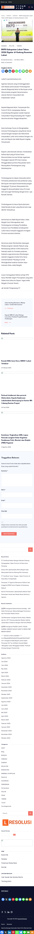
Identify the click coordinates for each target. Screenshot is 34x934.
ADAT (3, 748)
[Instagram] (20, 6)
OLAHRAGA (5, 781)
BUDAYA (4, 755)
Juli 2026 (4, 661)
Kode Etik (4, 855)
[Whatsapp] (16, 71)
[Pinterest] (24, 6)
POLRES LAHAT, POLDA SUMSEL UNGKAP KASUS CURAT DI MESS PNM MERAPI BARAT (16, 629)
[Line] (23, 71)
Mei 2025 (4, 712)
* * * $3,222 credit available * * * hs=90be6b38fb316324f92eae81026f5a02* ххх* (15, 638)
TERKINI (19, 46)
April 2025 (4, 716)
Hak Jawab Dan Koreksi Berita (12, 877)
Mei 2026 (4, 669)
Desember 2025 (6, 687)
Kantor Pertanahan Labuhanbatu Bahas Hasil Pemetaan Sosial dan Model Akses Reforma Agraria (16, 594)
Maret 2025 (5, 720)
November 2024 (6, 734)
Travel (3, 802)
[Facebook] (16, 6)
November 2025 (6, 690)
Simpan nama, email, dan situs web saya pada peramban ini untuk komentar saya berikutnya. (14, 526)
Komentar (4, 471)
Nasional (4, 777)
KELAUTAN (4, 766)
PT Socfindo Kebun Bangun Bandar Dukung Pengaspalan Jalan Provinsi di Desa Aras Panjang (15, 563)
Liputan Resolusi (22, 919)
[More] (30, 71)
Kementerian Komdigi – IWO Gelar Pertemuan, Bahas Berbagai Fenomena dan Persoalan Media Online (16, 611)
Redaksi (4, 859)
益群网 (3, 608)
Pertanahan (5, 788)
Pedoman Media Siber (9, 863)
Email (3, 500)
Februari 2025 (5, 723)
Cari (30, 549)
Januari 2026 (5, 683)
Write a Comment (6, 63)
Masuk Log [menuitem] (4, 2)
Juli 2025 (4, 705)
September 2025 (6, 698)
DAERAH (4, 46)
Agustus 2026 (6, 658)
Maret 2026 (5, 676)
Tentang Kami (6, 881)
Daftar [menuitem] (10, 2)
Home (3, 924)
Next (6, 322)
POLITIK (12, 46)
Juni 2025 (4, 709)
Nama (3, 490)
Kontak (3, 867)
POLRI (3, 795)
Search (30, 813)
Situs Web (4, 511)
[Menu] (29, 7)
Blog (2, 752)
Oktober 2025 (5, 694)
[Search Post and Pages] (32, 7)
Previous (10, 308)
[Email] (26, 71)
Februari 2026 (5, 680)
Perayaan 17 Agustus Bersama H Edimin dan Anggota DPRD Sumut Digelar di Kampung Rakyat (15, 585)
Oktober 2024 (5, 738)
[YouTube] (20, 8)
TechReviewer (5, 617)
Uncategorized (6, 806)
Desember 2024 (6, 731)
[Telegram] (16, 8)
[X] (6, 71)
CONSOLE (4, 759)
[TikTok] (22, 8)
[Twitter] (18, 6)
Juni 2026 (4, 665)
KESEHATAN (5, 770)
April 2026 (4, 672)
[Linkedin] (9, 71)
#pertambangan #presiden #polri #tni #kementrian (16, 928)
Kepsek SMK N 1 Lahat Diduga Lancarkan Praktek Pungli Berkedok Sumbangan (16, 317)
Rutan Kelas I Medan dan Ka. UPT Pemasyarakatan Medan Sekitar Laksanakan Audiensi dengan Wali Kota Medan (16, 620)
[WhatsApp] (18, 8)
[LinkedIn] (22, 6)
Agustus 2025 (5, 701)
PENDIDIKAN (5, 784)
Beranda (9, 924)
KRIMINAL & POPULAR (8, 773)
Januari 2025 (5, 727)
